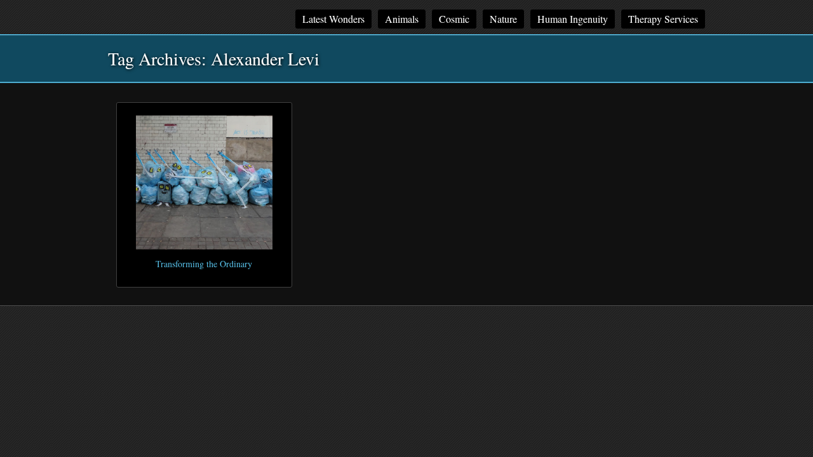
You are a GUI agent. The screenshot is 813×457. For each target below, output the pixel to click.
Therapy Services (663, 18)
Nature (503, 18)
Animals (402, 18)
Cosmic (454, 18)
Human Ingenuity (572, 18)
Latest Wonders (333, 18)
